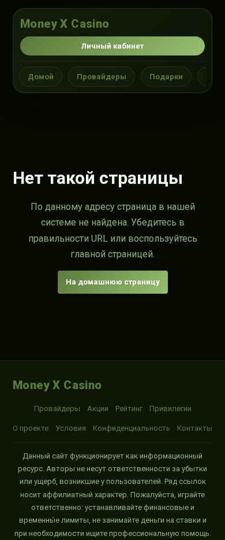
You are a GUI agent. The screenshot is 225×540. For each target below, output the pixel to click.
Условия (70, 428)
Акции (97, 408)
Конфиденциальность (131, 428)
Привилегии (170, 408)
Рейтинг (128, 408)
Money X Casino (65, 24)
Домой (41, 76)
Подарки (166, 76)
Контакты (194, 428)
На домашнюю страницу (113, 282)
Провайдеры (101, 76)
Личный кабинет (112, 46)
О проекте (30, 428)
